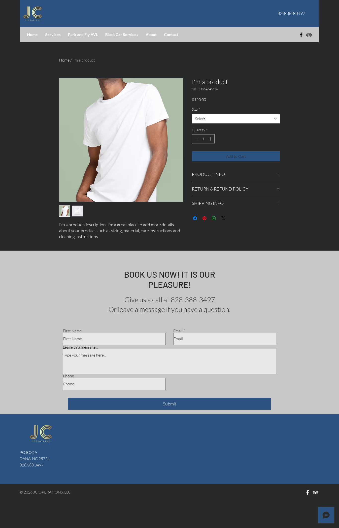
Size (196, 109)
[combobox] (236, 119)
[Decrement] (196, 138)
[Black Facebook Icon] (301, 35)
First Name (72, 331)
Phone (68, 376)
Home (64, 60)
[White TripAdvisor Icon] (315, 492)
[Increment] (211, 138)
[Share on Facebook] (195, 218)
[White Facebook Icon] (308, 492)
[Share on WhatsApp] (214, 218)
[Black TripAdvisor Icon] (309, 35)
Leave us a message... (80, 347)
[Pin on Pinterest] (204, 218)
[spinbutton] (203, 138)
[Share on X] (223, 218)
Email (178, 331)
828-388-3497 (193, 299)
